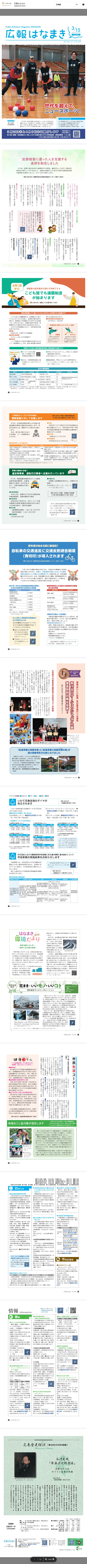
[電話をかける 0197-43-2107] (76, 1409)
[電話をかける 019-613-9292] (68, 1235)
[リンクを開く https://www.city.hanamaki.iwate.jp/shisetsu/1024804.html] (26, 1264)
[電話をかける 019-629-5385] (49, 1413)
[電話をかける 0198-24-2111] (24, 1544)
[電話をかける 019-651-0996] (72, 1232)
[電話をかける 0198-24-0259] (32, 1544)
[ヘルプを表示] (83, 4)
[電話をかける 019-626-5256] (74, 1239)
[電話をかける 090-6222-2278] (74, 1283)
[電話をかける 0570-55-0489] (52, 811)
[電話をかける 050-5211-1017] (67, 815)
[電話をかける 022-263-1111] (65, 1370)
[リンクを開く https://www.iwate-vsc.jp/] (29, 257)
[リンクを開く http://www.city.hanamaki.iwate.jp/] (44, 1542)
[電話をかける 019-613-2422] (66, 1231)
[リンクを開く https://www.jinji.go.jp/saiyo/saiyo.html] (74, 1361)
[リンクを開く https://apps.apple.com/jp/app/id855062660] (60, 1310)
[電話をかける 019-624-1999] (73, 1242)
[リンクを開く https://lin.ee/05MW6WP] (71, 1542)
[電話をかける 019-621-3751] (35, 246)
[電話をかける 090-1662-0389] (67, 1248)
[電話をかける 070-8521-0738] (76, 1244)
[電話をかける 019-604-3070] (66, 1253)
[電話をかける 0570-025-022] (31, 815)
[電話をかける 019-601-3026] (18, 248)
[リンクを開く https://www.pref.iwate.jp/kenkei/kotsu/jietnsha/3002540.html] (33, 641)
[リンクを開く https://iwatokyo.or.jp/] (72, 512)
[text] (43, 80)
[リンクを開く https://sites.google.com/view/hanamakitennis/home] (27, 1405)
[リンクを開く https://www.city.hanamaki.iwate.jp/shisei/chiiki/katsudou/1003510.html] (73, 865)
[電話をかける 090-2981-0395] (23, 1411)
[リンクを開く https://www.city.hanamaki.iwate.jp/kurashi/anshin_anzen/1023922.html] (22, 229)
